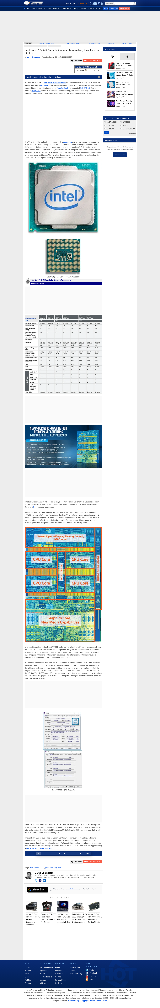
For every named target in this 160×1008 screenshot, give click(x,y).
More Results (132, 133)
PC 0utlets (80, 70)
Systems (43, 970)
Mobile (42, 974)
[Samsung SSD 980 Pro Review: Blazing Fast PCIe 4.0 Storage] (47, 906)
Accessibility (75, 967)
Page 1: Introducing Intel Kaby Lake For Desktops (43, 77)
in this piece (45, 85)
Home (27, 967)
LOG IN (69, 4)
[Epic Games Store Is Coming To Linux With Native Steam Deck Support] (111, 103)
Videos (42, 983)
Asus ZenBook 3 (63, 88)
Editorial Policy (76, 974)
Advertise (58, 970)
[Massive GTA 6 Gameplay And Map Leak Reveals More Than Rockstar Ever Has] (111, 94)
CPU (42, 868)
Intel (32, 868)
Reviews (28, 970)
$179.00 (96, 70)
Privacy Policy (60, 980)
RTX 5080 (126, 122)
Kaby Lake (36, 91)
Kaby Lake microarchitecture (55, 83)
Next (87, 853)
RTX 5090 (110, 125)
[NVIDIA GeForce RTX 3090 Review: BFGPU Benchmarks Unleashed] (32, 906)
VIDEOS (91, 8)
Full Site (28, 980)
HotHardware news (73, 889)
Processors (54, 46)
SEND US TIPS (82, 4)
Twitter (92, 970)
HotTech (58, 983)
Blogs (27, 977)
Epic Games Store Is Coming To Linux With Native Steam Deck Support (124, 102)
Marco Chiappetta (44, 873)
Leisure (43, 980)
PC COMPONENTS (34, 8)
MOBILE (56, 8)
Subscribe (114, 8)
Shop (106, 8)
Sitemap (28, 983)
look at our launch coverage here (38, 848)
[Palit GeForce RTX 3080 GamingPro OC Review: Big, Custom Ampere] (78, 906)
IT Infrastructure (46, 977)
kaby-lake (57, 868)
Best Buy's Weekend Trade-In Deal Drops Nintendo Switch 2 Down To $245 (124, 64)
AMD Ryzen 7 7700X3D (73, 43)
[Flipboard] (99, 3)
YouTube (92, 976)
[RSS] (102, 3)
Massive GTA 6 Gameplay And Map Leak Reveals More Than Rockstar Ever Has (123, 93)
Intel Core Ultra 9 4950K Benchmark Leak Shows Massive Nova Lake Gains (124, 83)
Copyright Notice (88, 1001)
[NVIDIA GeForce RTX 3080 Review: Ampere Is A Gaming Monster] (94, 906)
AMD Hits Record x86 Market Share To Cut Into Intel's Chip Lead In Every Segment (124, 74)
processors (67, 142)
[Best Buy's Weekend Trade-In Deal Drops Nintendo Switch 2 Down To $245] (111, 65)
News (27, 974)
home (27, 46)
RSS (91, 979)
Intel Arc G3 (111, 43)
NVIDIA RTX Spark (127, 43)
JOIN (74, 4)
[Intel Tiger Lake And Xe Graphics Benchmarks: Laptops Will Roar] (63, 906)
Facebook (93, 973)
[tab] (112, 56)
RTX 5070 (110, 129)
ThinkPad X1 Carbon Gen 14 (47, 43)
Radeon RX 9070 (128, 129)
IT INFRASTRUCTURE (69, 8)
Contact (58, 977)
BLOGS (98, 8)
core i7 (37, 868)
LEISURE (83, 8)
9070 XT (125, 125)
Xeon (35, 507)
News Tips (59, 974)
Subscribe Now (120, 155)
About (57, 967)
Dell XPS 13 (85, 88)
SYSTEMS (47, 8)
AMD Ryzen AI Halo (94, 43)
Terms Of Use (101, 1001)
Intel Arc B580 (111, 122)
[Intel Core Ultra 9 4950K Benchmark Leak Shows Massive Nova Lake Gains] (111, 84)
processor (49, 868)
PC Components (40, 46)
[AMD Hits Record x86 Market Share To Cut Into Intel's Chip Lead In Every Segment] (111, 75)
